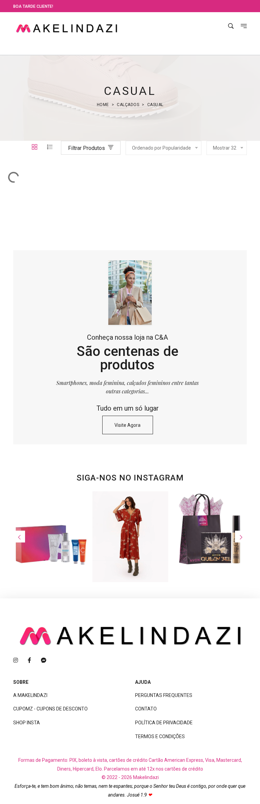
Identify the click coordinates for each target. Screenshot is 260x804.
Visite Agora (127, 425)
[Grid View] (35, 148)
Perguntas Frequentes (163, 695)
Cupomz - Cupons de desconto (50, 708)
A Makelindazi (30, 695)
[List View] (49, 148)
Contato (146, 708)
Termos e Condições (160, 736)
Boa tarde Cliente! (33, 6)
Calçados (128, 104)
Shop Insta (26, 722)
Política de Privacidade (164, 722)
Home (103, 104)
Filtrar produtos (87, 148)
